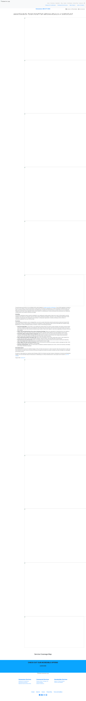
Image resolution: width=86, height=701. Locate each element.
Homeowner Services (25, 679)
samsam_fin (23, 357)
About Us (38, 691)
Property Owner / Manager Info (42, 681)
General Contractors (40, 683)
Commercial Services (42, 679)
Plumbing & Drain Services (62, 5)
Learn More (43, 665)
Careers (64, 3)
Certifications (69, 3)
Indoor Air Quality (80, 5)
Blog (62, 3)
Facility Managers (39, 682)
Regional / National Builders (59, 681)
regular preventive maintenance (50, 307)
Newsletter (57, 3)
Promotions (52, 3)
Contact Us (81, 3)
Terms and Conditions (58, 691)
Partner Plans (75, 3)
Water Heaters (72, 5)
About (48, 3)
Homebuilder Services (60, 679)
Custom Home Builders (58, 682)
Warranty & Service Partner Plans (25, 683)
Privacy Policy (49, 691)
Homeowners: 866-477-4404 (43, 8)
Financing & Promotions (23, 682)
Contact (32, 691)
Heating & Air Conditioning (50, 5)
